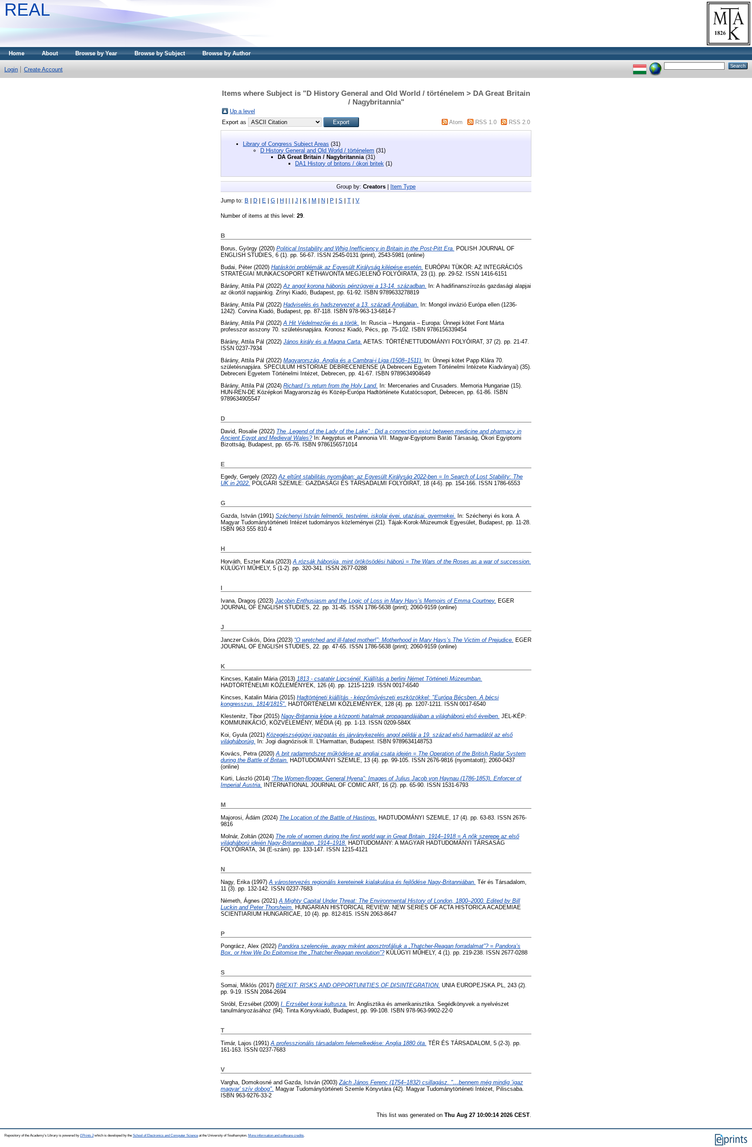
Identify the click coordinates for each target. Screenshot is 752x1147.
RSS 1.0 (486, 122)
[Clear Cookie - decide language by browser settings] (655, 65)
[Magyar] (640, 65)
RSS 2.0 (519, 122)
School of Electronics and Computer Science (165, 1135)
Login (11, 69)
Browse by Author (226, 53)
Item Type (403, 186)
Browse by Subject (159, 53)
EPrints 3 (87, 1135)
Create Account (43, 69)
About (50, 53)
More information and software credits (276, 1135)
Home (16, 53)
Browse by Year (96, 53)
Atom (456, 122)
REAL (27, 9)
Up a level (242, 111)
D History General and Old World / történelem (317, 150)
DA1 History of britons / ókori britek (339, 163)
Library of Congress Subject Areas (286, 144)
